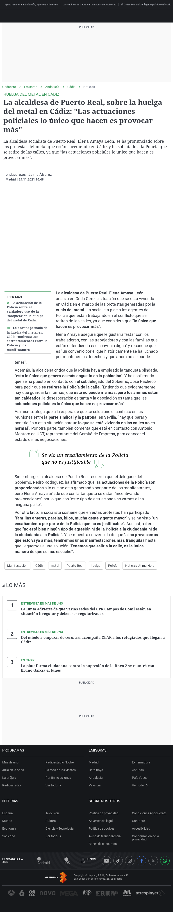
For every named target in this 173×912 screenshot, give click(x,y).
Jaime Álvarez (40, 174)
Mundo (7, 821)
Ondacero (9, 87)
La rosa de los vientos (61, 770)
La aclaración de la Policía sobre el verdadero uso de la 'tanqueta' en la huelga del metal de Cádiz (25, 311)
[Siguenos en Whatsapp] (165, 860)
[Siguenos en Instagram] (129, 860)
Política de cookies (101, 828)
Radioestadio (11, 785)
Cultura (51, 821)
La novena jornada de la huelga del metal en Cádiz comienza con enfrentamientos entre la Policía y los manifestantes (27, 339)
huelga (95, 565)
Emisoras (30, 87)
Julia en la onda (13, 770)
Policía (113, 565)
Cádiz (71, 87)
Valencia (95, 785)
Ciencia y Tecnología (60, 828)
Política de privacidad (103, 813)
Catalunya (96, 770)
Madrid (94, 762)
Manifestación (17, 565)
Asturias (138, 770)
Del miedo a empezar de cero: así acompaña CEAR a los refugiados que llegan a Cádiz (93, 639)
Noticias (89, 87)
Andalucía (52, 87)
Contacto (138, 821)
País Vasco (140, 777)
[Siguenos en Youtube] (106, 860)
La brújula (9, 777)
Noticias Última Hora (140, 565)
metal (55, 565)
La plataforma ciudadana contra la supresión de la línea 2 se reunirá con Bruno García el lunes (87, 668)
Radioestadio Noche (60, 762)
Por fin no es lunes (58, 777)
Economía (9, 828)
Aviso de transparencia (105, 836)
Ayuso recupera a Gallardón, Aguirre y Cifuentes (31, 4)
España (7, 813)
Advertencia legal (101, 821)
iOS (67, 863)
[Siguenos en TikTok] (118, 860)
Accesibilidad (141, 828)
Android (43, 863)
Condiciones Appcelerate (149, 813)
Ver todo (51, 785)
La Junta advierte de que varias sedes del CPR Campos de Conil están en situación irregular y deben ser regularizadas (86, 611)
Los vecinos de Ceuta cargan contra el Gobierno (89, 4)
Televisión (52, 813)
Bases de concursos (103, 844)
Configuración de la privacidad (145, 837)
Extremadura (141, 762)
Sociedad (8, 836)
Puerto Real (75, 565)
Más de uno (10, 762)
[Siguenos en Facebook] (141, 860)
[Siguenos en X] (153, 860)
